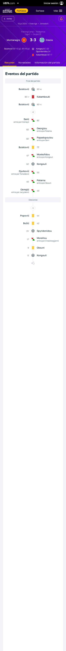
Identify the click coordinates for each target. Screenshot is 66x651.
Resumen (9, 62)
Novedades (24, 62)
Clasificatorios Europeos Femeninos (7, 11)
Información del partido (47, 62)
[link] (21, 10)
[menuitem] (24, 10)
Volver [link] (9, 18)
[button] (57, 10)
